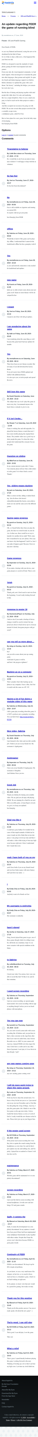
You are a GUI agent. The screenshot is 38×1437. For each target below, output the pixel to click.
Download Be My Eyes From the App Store (10, 1394)
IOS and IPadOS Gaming (29, 16)
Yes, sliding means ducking (20, 486)
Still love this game (16, 392)
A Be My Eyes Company (24, 1420)
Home (4, 16)
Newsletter (5, 1399)
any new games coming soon (20, 1063)
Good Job (11, 785)
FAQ (3, 1403)
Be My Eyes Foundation (10, 1384)
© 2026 (23, 1417)
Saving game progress (17, 518)
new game (11, 280)
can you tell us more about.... (20, 642)
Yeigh (9, 582)
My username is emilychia (19, 906)
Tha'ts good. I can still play (19, 1322)
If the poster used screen (18, 1131)
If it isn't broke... (14, 418)
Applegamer (12, 758)
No (8, 197)
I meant (10, 307)
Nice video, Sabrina (16, 731)
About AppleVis (7, 1380)
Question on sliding (16, 456)
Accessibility (31, 1417)
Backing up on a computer (19, 672)
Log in (4, 135)
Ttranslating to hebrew (17, 149)
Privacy (13, 1420)
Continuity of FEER (16, 1254)
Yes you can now (15, 1021)
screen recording (15, 1190)
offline (10, 229)
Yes (8, 256)
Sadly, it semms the (16, 1217)
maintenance (13, 1166)
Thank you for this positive (19, 1298)
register (10, 135)
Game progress (14, 558)
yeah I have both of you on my (21, 857)
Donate (4, 1386)
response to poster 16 (17, 609)
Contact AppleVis (8, 1407)
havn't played (13, 927)
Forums (13, 16)
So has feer (12, 176)
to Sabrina (12, 960)
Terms (8, 1420)
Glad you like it (14, 820)
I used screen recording (18, 991)
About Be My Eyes (8, 1390)
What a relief (13, 1348)
